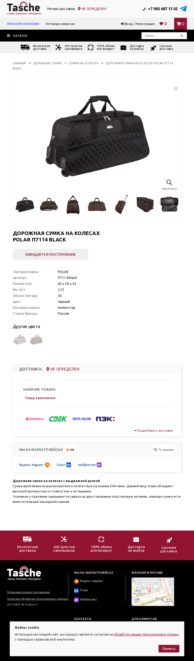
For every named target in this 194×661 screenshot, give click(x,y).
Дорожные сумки (47, 63)
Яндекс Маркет (31, 465)
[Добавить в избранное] (173, 89)
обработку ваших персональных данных (146, 634)
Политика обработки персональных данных (37, 598)
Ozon (61, 465)
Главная (19, 63)
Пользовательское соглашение (28, 592)
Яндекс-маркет (91, 580)
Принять (169, 649)
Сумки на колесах (83, 63)
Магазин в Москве (23, 23)
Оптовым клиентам (60, 23)
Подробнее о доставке (155, 430)
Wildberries (87, 465)
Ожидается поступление (50, 254)
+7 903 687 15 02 (162, 9)
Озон (84, 590)
